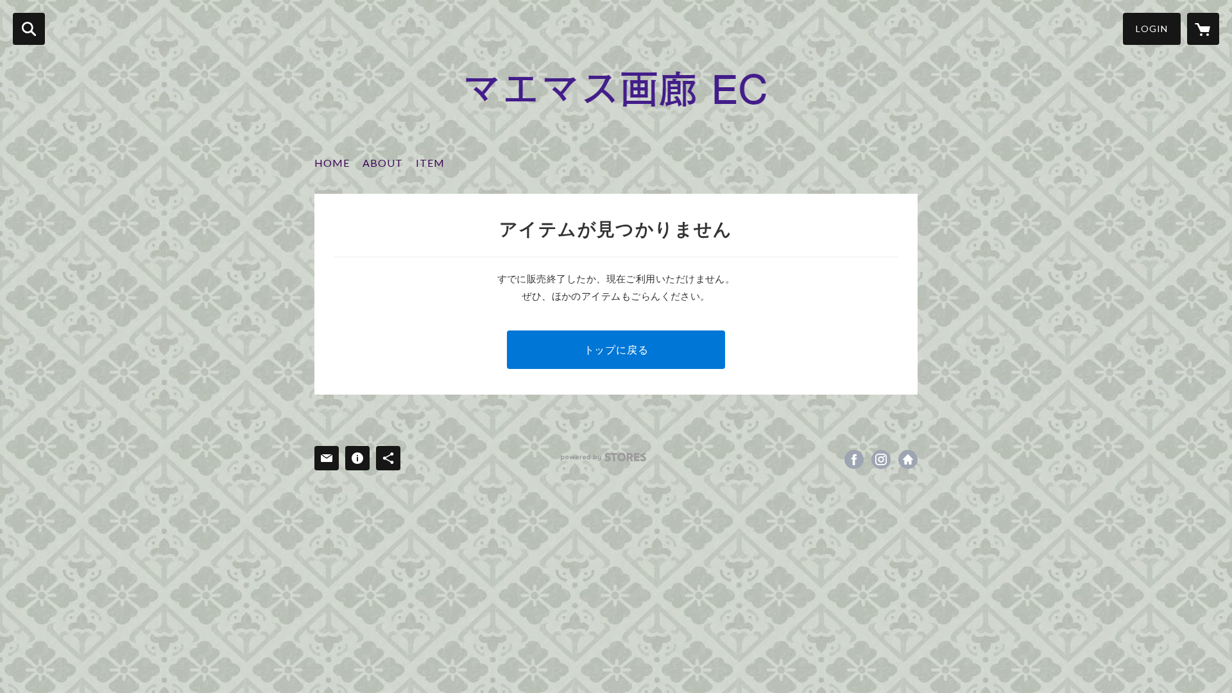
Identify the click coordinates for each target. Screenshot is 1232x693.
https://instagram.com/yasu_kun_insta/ (881, 459)
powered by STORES (603, 457)
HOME (332, 163)
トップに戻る (616, 349)
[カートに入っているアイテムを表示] (1203, 29)
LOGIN (1152, 28)
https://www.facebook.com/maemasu (854, 459)
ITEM (430, 163)
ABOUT (383, 163)
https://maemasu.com (908, 459)
